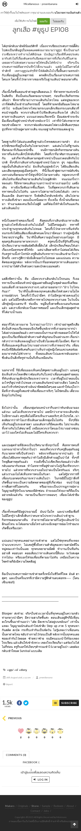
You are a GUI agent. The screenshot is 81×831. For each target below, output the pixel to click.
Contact (35, 810)
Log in (42, 779)
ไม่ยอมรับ (58, 21)
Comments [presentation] (16, 754)
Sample (46, 805)
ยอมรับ (43, 21)
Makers (13, 4)
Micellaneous (31, 3)
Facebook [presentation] (31, 763)
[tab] (16, 754)
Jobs (46, 810)
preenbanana (49, 3)
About (70, 805)
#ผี (16, 670)
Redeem (58, 805)
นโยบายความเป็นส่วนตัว (67, 12)
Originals (23, 805)
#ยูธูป (10, 670)
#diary (23, 670)
